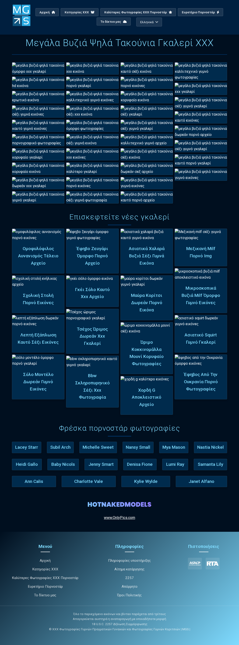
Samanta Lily (210, 464)
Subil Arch (60, 447)
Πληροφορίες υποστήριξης (129, 560)
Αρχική (44, 12)
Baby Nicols (63, 464)
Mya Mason (173, 447)
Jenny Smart (101, 464)
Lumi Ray (175, 464)
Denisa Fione (140, 464)
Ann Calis (34, 481)
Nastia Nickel (210, 447)
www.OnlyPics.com (119, 517)
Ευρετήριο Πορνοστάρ (199, 12)
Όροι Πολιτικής (129, 595)
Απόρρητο (129, 586)
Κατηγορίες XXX (77, 12)
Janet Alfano (201, 481)
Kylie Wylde (146, 481)
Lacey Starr (26, 447)
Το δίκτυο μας (111, 21)
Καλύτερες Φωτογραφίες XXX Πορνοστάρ (136, 12)
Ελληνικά (147, 22)
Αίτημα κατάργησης (129, 569)
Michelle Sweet (98, 447)
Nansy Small (138, 447)
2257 (129, 578)
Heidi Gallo (27, 464)
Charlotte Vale (88, 481)
